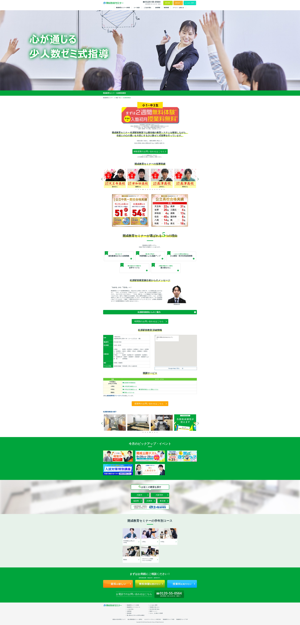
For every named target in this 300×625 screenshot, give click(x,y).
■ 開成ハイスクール (128, 392)
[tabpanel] (115, 178)
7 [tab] (150, 189)
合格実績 (157, 7)
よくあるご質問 (153, 605)
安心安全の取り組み (154, 609)
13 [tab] (164, 189)
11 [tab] (159, 189)
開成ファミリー (153, 611)
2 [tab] (138, 189)
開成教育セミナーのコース (133, 607)
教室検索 (166, 7)
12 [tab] (161, 189)
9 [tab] (154, 189)
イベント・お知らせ (178, 7)
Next (198, 179)
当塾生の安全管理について (118, 619)
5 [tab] (145, 189)
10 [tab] (157, 189)
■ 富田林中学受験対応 (129, 382)
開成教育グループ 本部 (168, 619)
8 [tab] (152, 189)
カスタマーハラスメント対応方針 (152, 619)
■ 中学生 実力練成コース (130, 389)
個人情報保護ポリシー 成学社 (135, 619)
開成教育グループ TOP (182, 619)
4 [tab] (143, 189)
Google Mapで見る (173, 368)
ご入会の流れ (147, 7)
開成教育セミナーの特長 (123, 7)
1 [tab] (136, 189)
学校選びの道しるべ (154, 607)
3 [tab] (140, 189)
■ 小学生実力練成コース (130, 386)
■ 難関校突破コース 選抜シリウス (148, 389)
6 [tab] (147, 189)
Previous (102, 179)
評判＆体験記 (135, 615)
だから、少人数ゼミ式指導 (156, 613)
